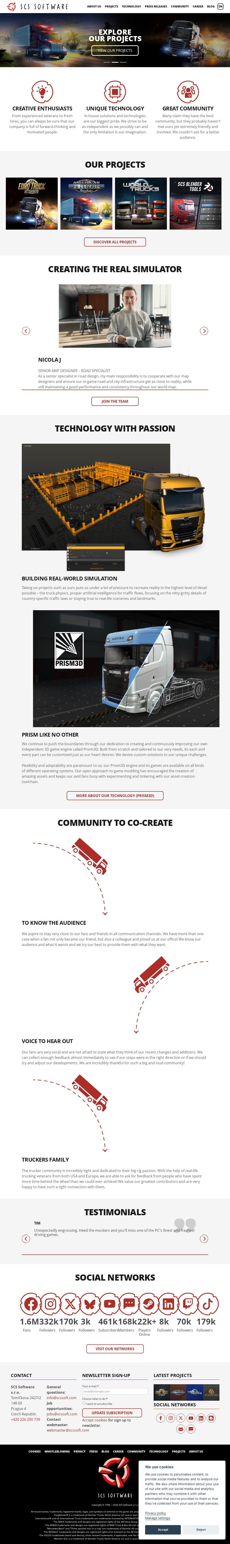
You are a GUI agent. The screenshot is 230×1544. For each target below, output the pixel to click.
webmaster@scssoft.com (68, 1380)
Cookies (35, 1402)
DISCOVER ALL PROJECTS (115, 192)
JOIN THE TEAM (115, 351)
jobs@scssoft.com (62, 1364)
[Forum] (190, 1379)
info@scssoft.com (62, 1348)
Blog (211, 6)
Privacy (80, 1402)
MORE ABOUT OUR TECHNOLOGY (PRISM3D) (115, 746)
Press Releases (156, 6)
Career (198, 6)
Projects (111, 6)
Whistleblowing (57, 1402)
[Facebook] (160, 1368)
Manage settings (157, 1518)
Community (180, 6)
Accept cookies (94, 1370)
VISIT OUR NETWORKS (115, 1299)
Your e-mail (90, 1337)
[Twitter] (180, 1368)
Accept (163, 1529)
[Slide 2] (115, 13)
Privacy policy (155, 1513)
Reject (201, 1529)
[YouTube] (190, 1368)
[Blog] (211, 1368)
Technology (131, 6)
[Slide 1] (107, 13)
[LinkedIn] (201, 1368)
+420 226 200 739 (25, 1370)
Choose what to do (95, 1349)
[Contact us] (180, 1379)
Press (93, 1402)
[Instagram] (170, 1368)
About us (94, 6)
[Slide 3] (123, 13)
